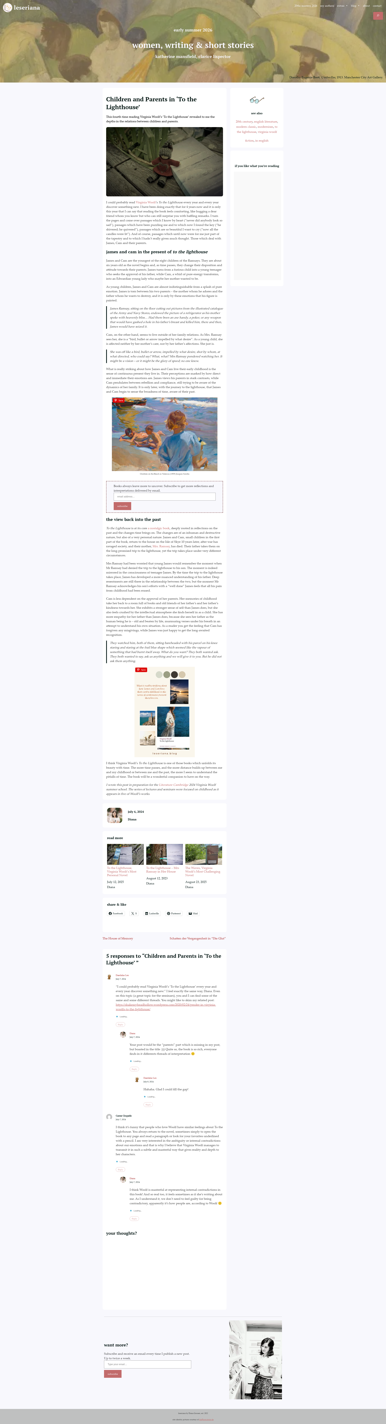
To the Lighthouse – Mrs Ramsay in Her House (162, 869)
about (366, 5)
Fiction (249, 140)
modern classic (246, 127)
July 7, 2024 (121, 978)
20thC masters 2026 (305, 5)
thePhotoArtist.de (206, 1419)
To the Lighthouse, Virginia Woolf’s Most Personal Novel (121, 871)
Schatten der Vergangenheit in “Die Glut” (198, 938)
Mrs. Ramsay (161, 546)
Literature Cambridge (174, 785)
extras (340, 5)
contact (377, 5)
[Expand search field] (378, 16)
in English (262, 140)
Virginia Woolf (146, 202)
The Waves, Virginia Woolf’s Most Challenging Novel (202, 871)
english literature (265, 121)
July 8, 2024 (149, 1081)
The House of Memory (118, 938)
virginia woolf (267, 132)
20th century (244, 121)
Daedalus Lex (122, 975)
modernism (265, 127)
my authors (327, 5)
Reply (120, 1024)
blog (353, 5)
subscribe (122, 506)
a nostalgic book (159, 528)
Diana (132, 819)
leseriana (27, 7)
